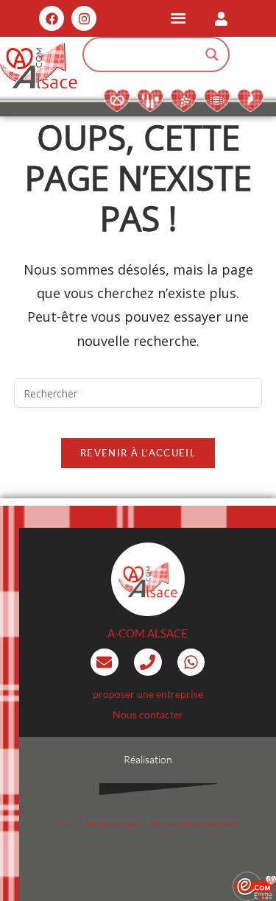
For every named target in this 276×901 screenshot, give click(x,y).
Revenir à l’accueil (138, 453)
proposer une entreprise (148, 694)
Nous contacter (148, 714)
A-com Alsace (147, 633)
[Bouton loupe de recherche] (212, 54)
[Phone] (148, 662)
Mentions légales (113, 823)
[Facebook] (51, 18)
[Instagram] (83, 18)
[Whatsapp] (191, 662)
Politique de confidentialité (194, 823)
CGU (63, 823)
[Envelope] (104, 662)
